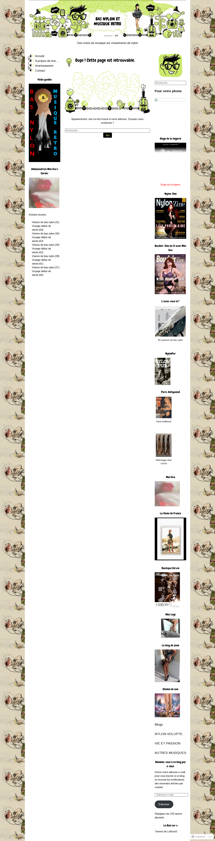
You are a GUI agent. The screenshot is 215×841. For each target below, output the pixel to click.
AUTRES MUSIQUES (170, 752)
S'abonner (164, 804)
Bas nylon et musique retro (107, 21)
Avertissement (44, 65)
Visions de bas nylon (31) (45, 222)
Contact (40, 70)
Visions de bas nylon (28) (45, 256)
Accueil (39, 56)
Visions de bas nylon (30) (45, 233)
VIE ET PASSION (167, 743)
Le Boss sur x (171, 825)
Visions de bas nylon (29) (45, 244)
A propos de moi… (46, 60)
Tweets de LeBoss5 (166, 831)
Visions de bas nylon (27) (45, 267)
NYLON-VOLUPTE (168, 734)
